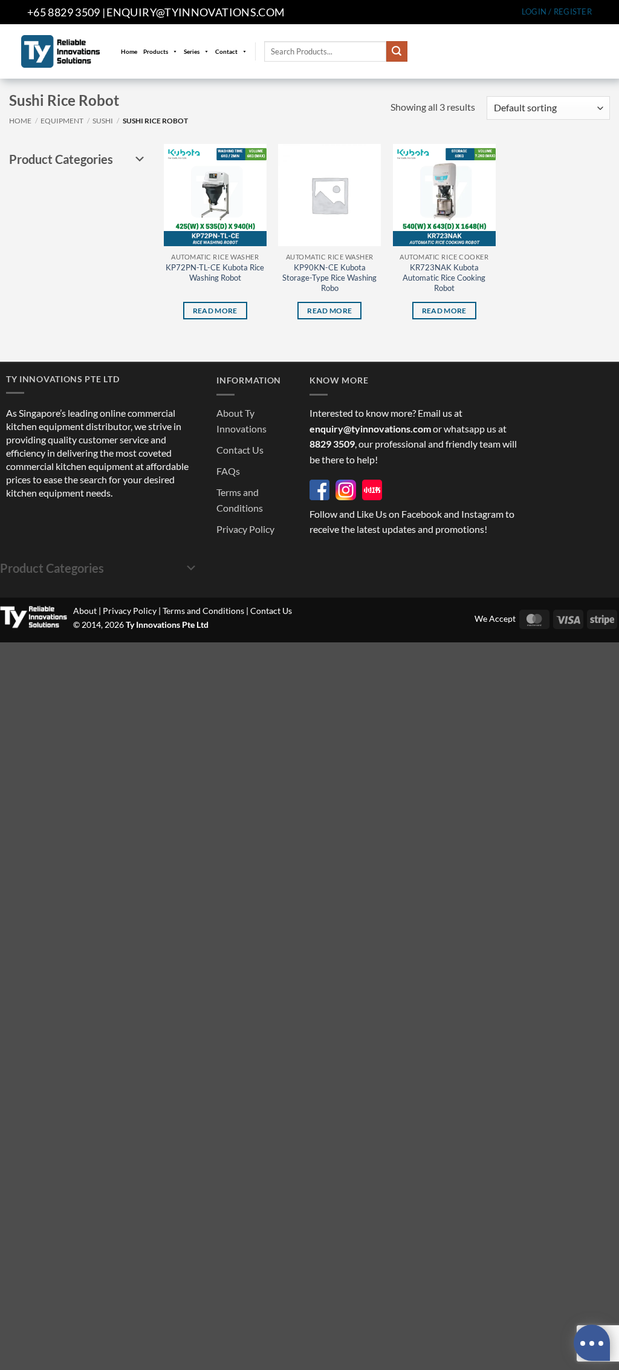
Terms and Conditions (203, 610)
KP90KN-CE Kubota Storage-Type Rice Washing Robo (329, 278)
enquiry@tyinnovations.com (195, 12)
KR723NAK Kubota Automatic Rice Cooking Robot (444, 278)
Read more (215, 311)
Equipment (62, 120)
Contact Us (240, 449)
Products (155, 51)
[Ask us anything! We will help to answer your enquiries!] (592, 1343)
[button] (557, 12)
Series (191, 51)
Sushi (102, 120)
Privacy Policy (245, 529)
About (85, 610)
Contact (226, 51)
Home (129, 51)
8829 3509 (332, 443)
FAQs (228, 471)
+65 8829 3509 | (66, 12)
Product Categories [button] (61, 159)
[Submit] (396, 51)
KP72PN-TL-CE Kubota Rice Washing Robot (215, 272)
